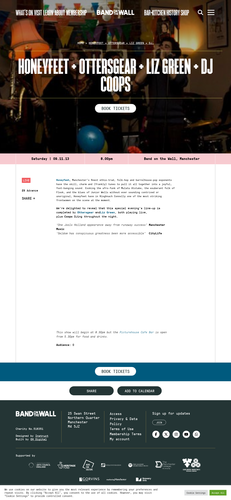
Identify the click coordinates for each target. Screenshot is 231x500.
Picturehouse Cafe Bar (137, 332)
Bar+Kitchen (154, 12)
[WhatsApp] (196, 434)
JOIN (159, 422)
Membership (76, 12)
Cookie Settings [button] (196, 492)
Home (80, 43)
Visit (38, 12)
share (92, 390)
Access (116, 413)
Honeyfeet (62, 180)
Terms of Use (122, 428)
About (60, 12)
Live (26, 180)
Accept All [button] (218, 492)
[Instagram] (176, 434)
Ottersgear (85, 212)
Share (27, 198)
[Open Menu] (211, 12)
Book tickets (115, 371)
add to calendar (139, 390)
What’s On (24, 12)
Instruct (41, 436)
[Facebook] (156, 434)
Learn (48, 12)
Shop (185, 12)
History (173, 12)
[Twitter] (166, 434)
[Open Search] (200, 12)
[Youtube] (186, 434)
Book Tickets (115, 108)
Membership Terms (125, 433)
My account (120, 438)
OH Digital (38, 439)
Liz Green (107, 212)
